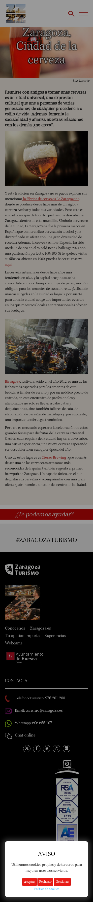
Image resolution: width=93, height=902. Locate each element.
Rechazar (45, 882)
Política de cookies (46, 889)
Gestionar (62, 882)
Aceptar (29, 882)
